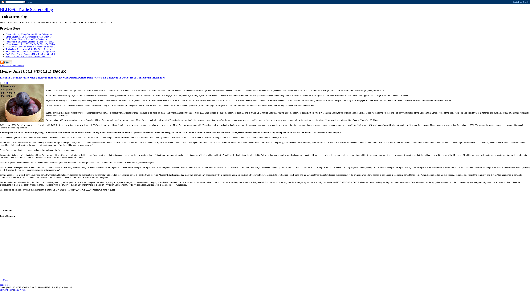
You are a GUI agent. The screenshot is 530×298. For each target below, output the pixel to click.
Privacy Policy (6, 290)
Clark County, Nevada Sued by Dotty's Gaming (26, 39)
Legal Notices (20, 290)
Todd (5, 83)
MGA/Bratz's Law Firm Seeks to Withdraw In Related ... (30, 47)
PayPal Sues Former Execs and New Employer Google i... (31, 54)
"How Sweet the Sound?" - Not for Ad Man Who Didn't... (31, 44)
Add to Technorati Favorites (12, 65)
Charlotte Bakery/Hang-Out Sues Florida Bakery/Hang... (30, 34)
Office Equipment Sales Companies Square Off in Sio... (30, 37)
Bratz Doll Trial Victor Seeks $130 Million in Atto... (28, 56)
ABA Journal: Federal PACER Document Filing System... (31, 51)
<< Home (4, 280)
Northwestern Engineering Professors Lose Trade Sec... (30, 42)
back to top (5, 285)
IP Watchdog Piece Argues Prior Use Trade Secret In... (29, 49)
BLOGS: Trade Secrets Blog (26, 9)
